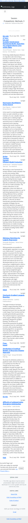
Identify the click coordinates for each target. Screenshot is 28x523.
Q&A (4, 458)
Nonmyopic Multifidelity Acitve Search (12, 104)
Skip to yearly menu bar (6, 1)
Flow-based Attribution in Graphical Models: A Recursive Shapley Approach (13, 348)
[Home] (8, 6)
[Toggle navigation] (5, 11)
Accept (21, 468)
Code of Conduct (14, 500)
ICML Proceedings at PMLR (14, 497)
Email (14, 512)
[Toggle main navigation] (25, 7)
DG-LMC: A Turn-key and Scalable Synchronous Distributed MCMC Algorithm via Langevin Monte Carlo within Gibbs (13, 42)
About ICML (14, 494)
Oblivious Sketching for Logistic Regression (11, 239)
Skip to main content (19, 1)
